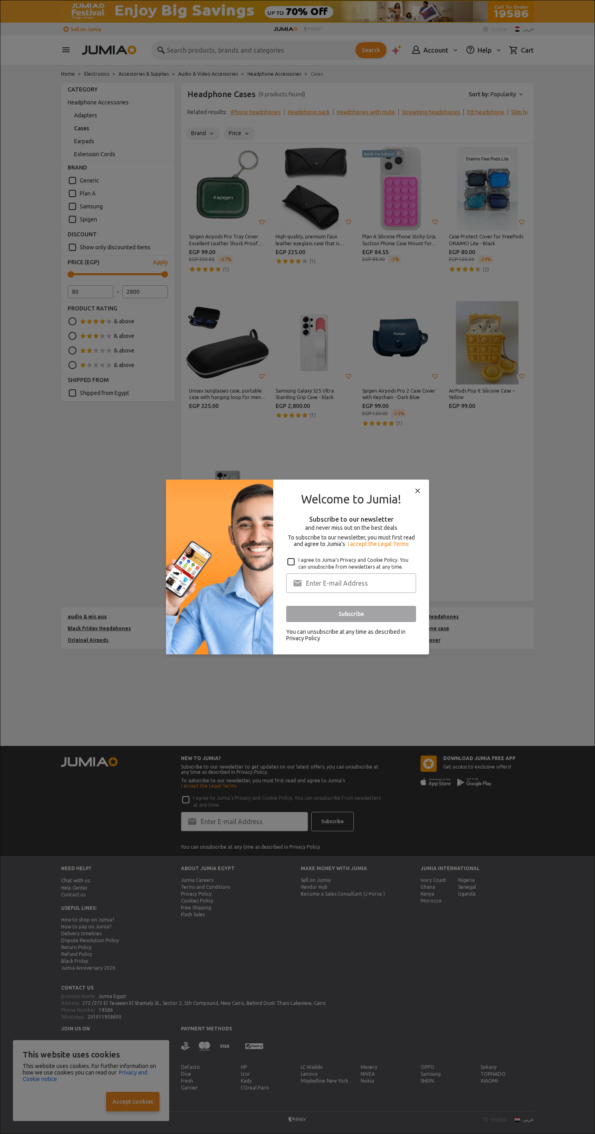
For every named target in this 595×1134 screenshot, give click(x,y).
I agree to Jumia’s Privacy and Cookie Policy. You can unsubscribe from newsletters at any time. (353, 563)
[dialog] (297, 567)
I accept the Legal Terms (378, 544)
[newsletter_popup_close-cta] (418, 491)
